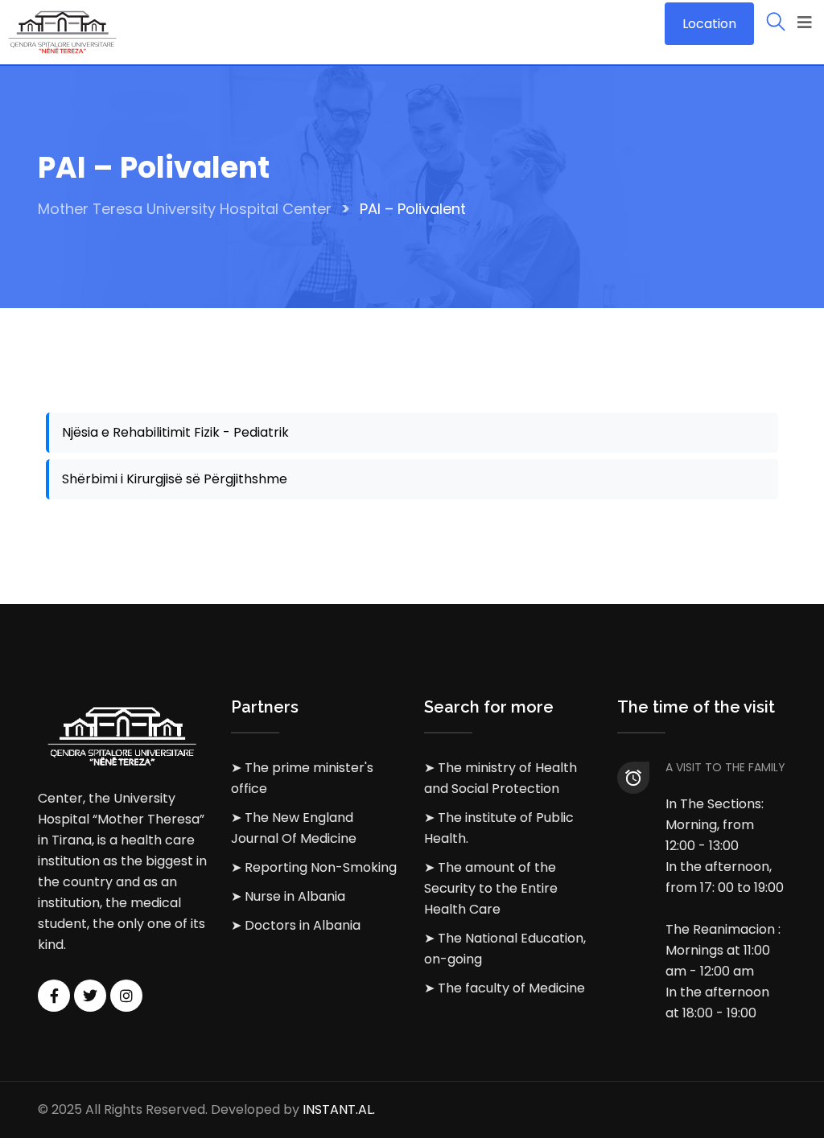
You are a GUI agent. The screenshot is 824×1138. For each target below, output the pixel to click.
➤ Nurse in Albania (288, 896)
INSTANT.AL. (339, 1109)
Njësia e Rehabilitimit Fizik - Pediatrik (175, 432)
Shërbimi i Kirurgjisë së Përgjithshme (174, 479)
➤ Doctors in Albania (295, 925)
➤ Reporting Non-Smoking (314, 867)
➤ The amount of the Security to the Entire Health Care (491, 888)
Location (709, 23)
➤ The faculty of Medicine (504, 988)
